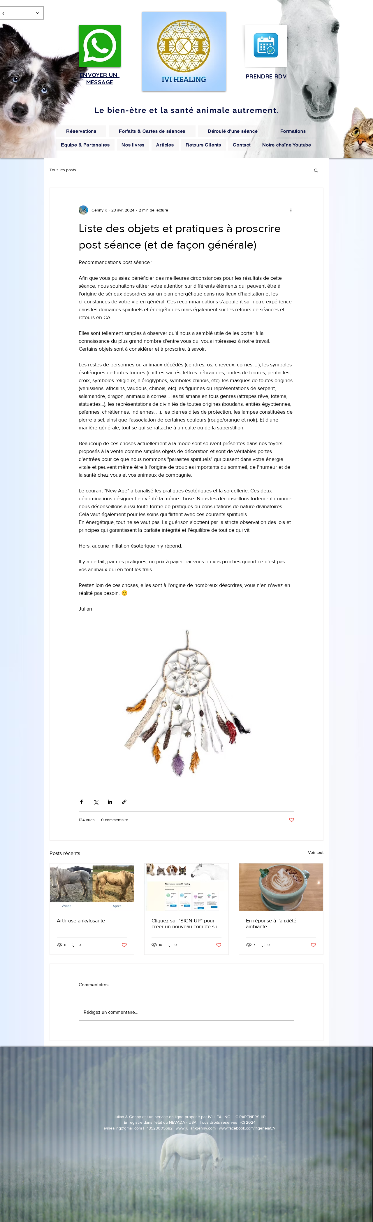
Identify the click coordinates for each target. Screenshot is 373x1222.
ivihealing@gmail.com (123, 1128)
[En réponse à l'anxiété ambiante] (281, 887)
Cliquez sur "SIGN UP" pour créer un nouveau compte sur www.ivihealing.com (185, 923)
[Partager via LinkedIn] (110, 802)
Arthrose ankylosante (81, 921)
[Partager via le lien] (124, 802)
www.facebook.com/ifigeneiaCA (247, 1128)
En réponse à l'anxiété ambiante (271, 923)
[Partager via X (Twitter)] (95, 802)
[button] (316, 170)
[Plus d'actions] (290, 210)
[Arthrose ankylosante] (92, 887)
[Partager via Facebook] (81, 802)
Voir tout (315, 852)
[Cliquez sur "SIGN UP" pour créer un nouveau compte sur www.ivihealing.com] (187, 887)
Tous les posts (63, 169)
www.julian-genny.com (196, 1128)
